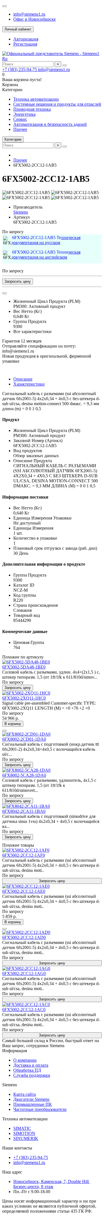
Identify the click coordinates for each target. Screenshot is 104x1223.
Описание (22, 379)
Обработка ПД (27, 1070)
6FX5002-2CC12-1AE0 (23, 891)
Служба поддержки (31, 1075)
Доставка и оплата (30, 1065)
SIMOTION (24, 1133)
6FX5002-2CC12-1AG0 (24, 973)
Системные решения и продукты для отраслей (57, 104)
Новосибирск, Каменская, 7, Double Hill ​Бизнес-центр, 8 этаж (51, 1184)
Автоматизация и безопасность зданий (50, 124)
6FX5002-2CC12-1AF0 (23, 855)
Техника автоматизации (36, 99)
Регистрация (25, 44)
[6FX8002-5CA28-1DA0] (26, 770)
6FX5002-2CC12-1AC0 (23, 1009)
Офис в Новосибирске (34, 19)
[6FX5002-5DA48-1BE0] (26, 662)
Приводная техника (32, 109)
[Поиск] (64, 65)
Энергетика (24, 114)
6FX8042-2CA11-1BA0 (23, 811)
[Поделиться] (4, 293)
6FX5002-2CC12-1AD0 (24, 937)
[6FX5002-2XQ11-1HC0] (26, 693)
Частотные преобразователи (40, 1109)
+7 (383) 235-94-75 (20, 69)
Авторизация (25, 39)
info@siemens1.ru (29, 14)
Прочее (20, 129)
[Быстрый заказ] (4, 730)
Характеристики (29, 384)
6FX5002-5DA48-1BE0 (23, 667)
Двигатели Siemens (31, 1099)
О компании (25, 1060)
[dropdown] (4, 6)
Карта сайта (24, 1094)
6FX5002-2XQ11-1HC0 (24, 698)
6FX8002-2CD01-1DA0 (24, 739)
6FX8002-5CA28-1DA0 (24, 775)
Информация (14, 1050)
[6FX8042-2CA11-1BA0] (26, 806)
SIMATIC (22, 1128)
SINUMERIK (25, 1138)
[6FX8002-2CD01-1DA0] (26, 734)
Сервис (20, 119)
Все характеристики (32, 331)
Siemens (20, 212)
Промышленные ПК (32, 1104)
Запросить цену (17, 281)
